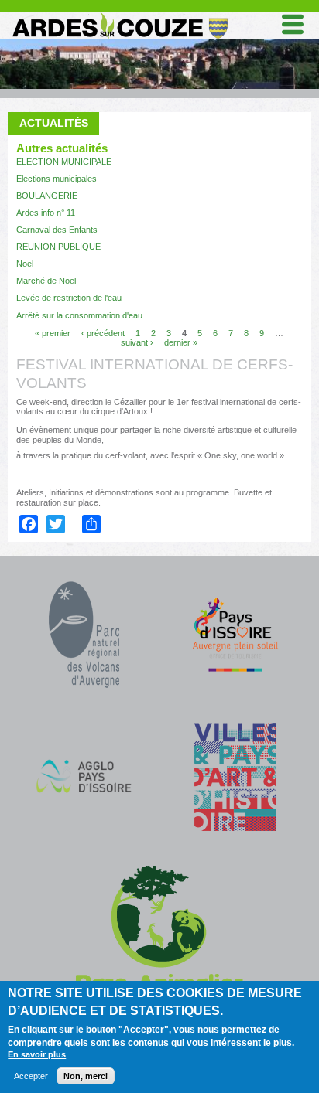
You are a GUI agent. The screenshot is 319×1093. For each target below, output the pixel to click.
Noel (24, 263)
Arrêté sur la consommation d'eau (79, 315)
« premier (52, 333)
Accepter (31, 1076)
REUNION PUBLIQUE (58, 246)
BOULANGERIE (46, 195)
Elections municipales (56, 178)
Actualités (53, 123)
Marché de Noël (46, 280)
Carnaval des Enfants (57, 229)
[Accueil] (119, 15)
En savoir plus (37, 1054)
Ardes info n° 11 (45, 212)
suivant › (137, 342)
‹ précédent (103, 333)
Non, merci (85, 1076)
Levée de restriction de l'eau (69, 297)
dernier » (180, 342)
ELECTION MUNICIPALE (63, 161)
